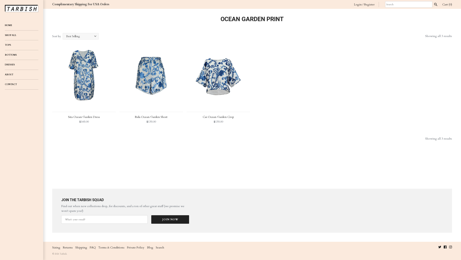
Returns (68, 248)
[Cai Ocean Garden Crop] (218, 76)
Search (160, 248)
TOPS (8, 45)
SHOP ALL (10, 35)
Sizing (56, 248)
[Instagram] (450, 248)
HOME (8, 25)
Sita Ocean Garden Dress (84, 117)
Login (358, 4)
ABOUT (9, 74)
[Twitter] (439, 248)
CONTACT (11, 84)
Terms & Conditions (111, 248)
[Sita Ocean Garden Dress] (84, 76)
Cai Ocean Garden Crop (218, 117)
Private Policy (135, 248)
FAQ (93, 248)
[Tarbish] (21, 8)
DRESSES (10, 64)
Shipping (81, 248)
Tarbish (63, 253)
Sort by (56, 36)
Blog (150, 248)
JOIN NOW (170, 219)
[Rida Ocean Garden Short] (151, 76)
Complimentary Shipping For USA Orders (80, 4)
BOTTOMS (11, 54)
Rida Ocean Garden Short (151, 117)
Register (369, 4)
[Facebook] (445, 248)
